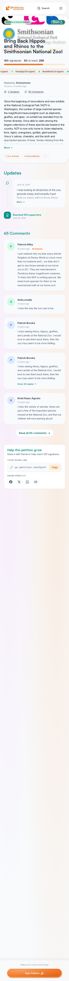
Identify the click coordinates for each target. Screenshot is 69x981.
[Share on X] (19, 481)
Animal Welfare (32, 156)
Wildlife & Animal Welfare (18, 22)
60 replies (25, 384)
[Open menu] (60, 8)
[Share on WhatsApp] (27, 481)
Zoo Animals (12, 156)
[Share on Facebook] (10, 481)
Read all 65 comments (34, 433)
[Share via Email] (35, 481)
